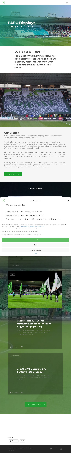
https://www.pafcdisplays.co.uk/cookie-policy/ (32, 226)
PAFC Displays (15, 265)
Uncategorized (15, 355)
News (12, 274)
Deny (35, 245)
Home (35, 253)
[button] (68, 201)
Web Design (23, 448)
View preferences (35, 250)
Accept (35, 240)
